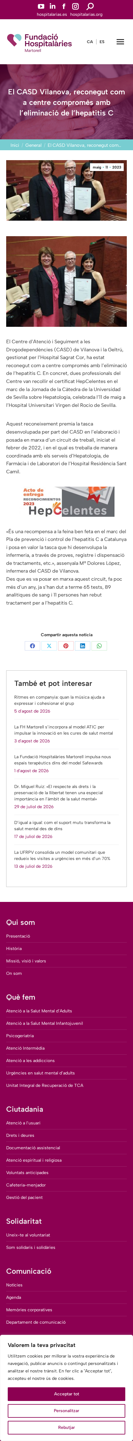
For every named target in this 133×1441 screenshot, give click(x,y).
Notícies (14, 1285)
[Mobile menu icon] (120, 41)
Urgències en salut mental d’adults (40, 1073)
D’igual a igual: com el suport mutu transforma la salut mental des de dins (62, 825)
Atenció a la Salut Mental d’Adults (39, 1011)
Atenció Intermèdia (25, 1048)
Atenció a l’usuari (23, 1123)
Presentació (18, 936)
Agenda (13, 1297)
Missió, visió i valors (26, 961)
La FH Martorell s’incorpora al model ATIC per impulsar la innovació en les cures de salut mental (63, 730)
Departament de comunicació (36, 1322)
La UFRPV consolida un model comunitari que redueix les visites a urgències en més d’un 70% (62, 855)
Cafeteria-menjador (26, 1185)
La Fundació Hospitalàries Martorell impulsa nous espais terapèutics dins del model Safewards (62, 760)
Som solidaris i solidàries (30, 1247)
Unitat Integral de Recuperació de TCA (44, 1085)
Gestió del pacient (24, 1197)
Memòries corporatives (29, 1310)
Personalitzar (66, 1410)
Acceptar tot (66, 1394)
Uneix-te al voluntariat (28, 1235)
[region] (66, 1388)
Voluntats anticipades (27, 1172)
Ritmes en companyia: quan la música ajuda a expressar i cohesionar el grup (59, 700)
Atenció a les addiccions (30, 1060)
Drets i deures (20, 1135)
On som (14, 973)
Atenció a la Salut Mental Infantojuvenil (44, 1023)
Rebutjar (66, 1427)
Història (14, 948)
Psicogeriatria (20, 1035)
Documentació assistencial (33, 1148)
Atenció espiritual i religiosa (34, 1160)
